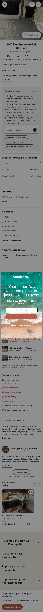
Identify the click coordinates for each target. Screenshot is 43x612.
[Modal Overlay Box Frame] (21, 306)
